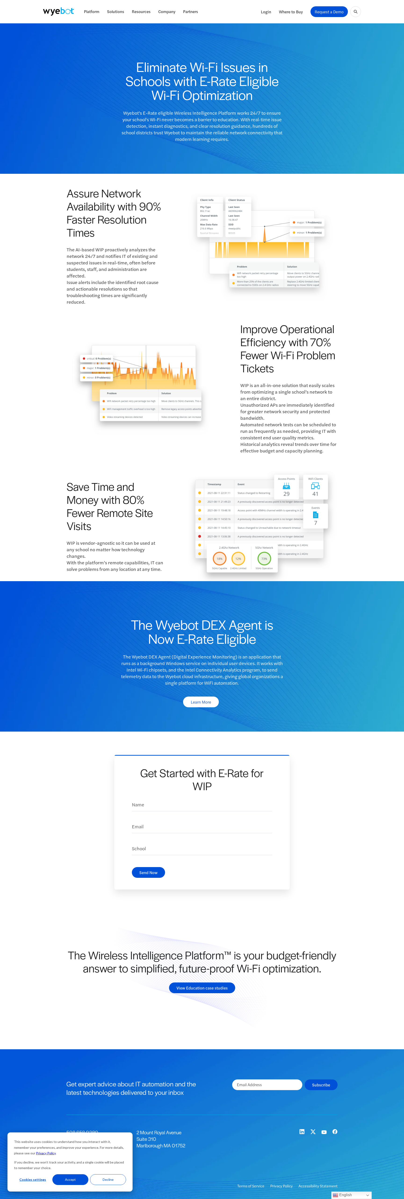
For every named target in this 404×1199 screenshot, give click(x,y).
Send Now (148, 872)
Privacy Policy (46, 1153)
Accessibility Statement (318, 1185)
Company (166, 11)
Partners (190, 11)
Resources (141, 11)
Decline (108, 1179)
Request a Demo (329, 11)
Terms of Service (251, 1185)
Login (266, 11)
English (345, 1195)
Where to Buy (291, 11)
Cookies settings (32, 1179)
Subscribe (321, 1085)
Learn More (201, 702)
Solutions (115, 11)
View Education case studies (202, 988)
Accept (70, 1179)
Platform (91, 11)
